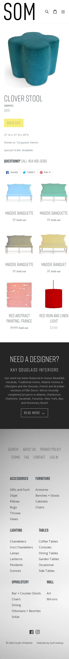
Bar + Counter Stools (26, 593)
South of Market (23, 643)
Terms (15, 457)
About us (29, 449)
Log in (54, 457)
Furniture (44, 478)
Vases (14, 519)
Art (49, 593)
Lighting (17, 530)
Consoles (45, 547)
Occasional (46, 565)
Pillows (15, 501)
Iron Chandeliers (21, 547)
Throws (15, 513)
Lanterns (16, 559)
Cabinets (42, 501)
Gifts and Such (20, 490)
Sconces (15, 571)
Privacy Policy (50, 449)
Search (13, 449)
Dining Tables (48, 553)
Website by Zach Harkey (50, 643)
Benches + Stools (47, 496)
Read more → (34, 412)
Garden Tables (49, 559)
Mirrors (52, 599)
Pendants (16, 565)
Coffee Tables (48, 541)
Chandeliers (18, 541)
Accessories (20, 478)
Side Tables (47, 571)
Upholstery (21, 582)
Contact (39, 457)
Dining (16, 605)
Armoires (42, 490)
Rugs (13, 507)
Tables (44, 530)
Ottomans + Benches (26, 611)
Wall (51, 582)
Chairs (40, 507)
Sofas (16, 617)
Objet (13, 496)
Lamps (14, 553)
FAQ (26, 457)
